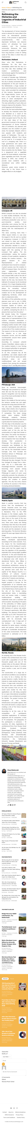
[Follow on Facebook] (11, 1108)
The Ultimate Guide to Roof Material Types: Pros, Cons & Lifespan (10, 821)
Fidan (4, 919)
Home (4, 7)
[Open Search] (25, 2)
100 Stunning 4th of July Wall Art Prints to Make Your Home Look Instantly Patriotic (10, 861)
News (9, 7)
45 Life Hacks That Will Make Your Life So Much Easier (11, 848)
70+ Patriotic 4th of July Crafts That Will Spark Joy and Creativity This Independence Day (11, 897)
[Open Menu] (2, 2)
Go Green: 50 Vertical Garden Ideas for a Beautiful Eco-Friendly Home (11, 889)
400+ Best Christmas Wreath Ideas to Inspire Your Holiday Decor (11, 876)
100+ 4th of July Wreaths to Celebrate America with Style (9, 883)
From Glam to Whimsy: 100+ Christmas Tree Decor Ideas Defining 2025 (11, 869)
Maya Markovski (7, 25)
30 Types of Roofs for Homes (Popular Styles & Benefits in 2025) (11, 814)
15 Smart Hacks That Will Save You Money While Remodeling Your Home (11, 828)
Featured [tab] (5, 978)
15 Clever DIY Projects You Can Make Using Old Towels (11, 834)
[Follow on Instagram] (13, 805)
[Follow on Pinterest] (15, 805)
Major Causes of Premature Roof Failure (10, 841)
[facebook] (10, 805)
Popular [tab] (12, 978)
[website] (8, 805)
